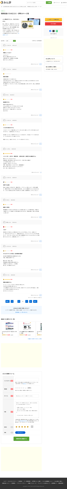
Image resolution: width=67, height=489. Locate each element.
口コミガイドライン (23, 420)
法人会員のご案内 (58, 481)
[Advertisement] (21, 355)
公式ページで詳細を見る (54, 19)
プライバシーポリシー (21, 483)
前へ (7, 301)
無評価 (29, 387)
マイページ (57, 2)
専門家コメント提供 (36, 481)
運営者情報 (60, 483)
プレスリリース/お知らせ (43, 483)
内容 (5, 411)
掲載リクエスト (31, 483)
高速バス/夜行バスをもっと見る (35, 338)
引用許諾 (20, 481)
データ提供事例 (27, 481)
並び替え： (3, 40)
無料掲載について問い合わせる (21, 312)
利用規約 (13, 483)
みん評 (5, 2)
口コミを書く (53, 23)
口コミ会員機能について (47, 481)
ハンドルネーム (7, 380)
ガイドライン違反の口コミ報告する (35, 297)
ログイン (24, 383)
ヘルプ (4, 481)
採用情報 (53, 483)
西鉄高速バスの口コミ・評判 (32, 6)
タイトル (6, 396)
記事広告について (5, 483)
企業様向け (64, 2)
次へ (35, 301)
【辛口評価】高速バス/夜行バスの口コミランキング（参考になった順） (14, 6)
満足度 (5, 389)
